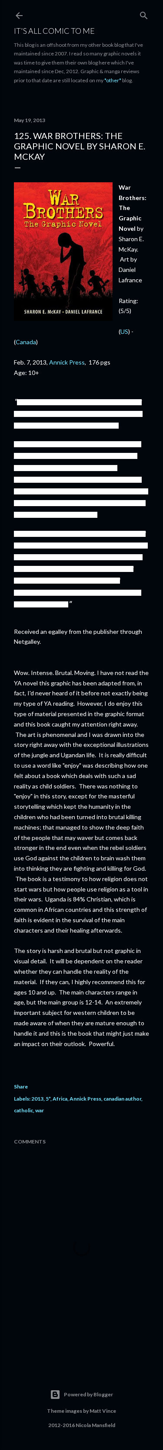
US (124, 331)
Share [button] (21, 1086)
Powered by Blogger (88, 1394)
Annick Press (67, 362)
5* (48, 1098)
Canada (26, 342)
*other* (112, 80)
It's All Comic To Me (54, 31)
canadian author (122, 1098)
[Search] (144, 13)
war (39, 1110)
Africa (60, 1098)
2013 (37, 1098)
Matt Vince (103, 1411)
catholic (23, 1110)
